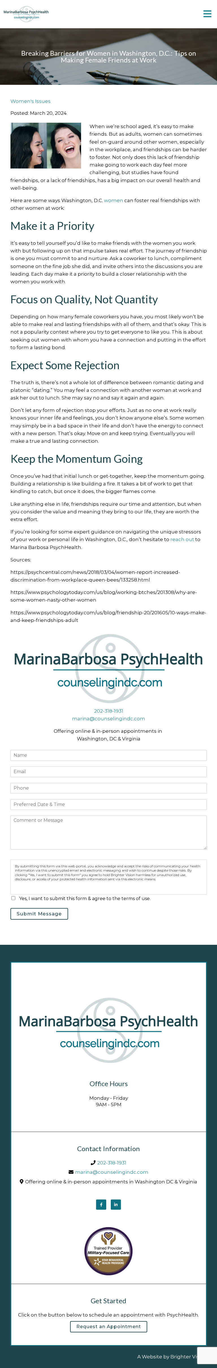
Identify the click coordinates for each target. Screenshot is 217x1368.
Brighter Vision (188, 1357)
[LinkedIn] (116, 1205)
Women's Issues (30, 101)
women (113, 200)
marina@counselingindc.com (108, 718)
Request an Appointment (108, 1326)
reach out (182, 539)
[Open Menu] (207, 14)
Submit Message (39, 914)
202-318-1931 (108, 711)
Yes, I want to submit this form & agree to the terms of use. (85, 898)
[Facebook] (101, 1205)
